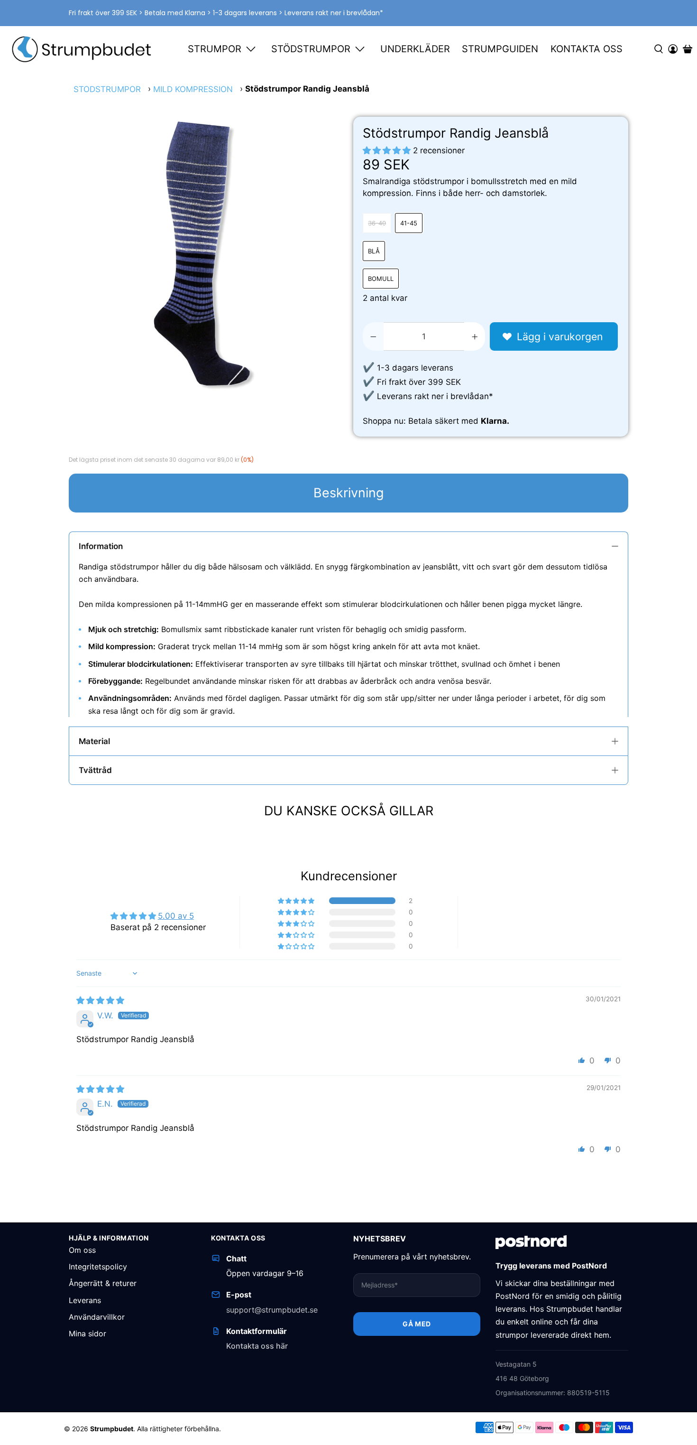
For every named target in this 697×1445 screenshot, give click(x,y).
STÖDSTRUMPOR (310, 49)
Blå (374, 251)
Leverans (85, 1300)
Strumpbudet (111, 1429)
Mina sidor (87, 1333)
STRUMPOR (214, 49)
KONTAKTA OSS (586, 49)
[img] (100, 1000)
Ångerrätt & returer (103, 1283)
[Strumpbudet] (82, 48)
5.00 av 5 (176, 916)
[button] (387, 150)
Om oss (82, 1250)
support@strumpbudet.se (272, 1309)
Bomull (381, 278)
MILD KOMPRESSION (193, 89)
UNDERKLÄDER (415, 49)
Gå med (417, 1324)
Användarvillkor (97, 1317)
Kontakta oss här (257, 1346)
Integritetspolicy (98, 1266)
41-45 (408, 223)
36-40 (377, 223)
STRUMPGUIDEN (500, 49)
